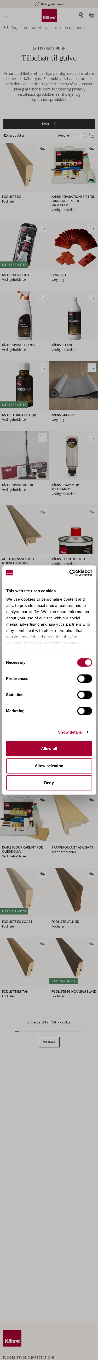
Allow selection (49, 766)
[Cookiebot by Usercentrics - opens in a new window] (70, 572)
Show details (70, 732)
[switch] (84, 678)
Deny (49, 782)
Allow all (49, 748)
